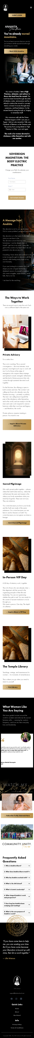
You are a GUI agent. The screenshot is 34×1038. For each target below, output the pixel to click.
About (17, 1012)
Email (10, 186)
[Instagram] (16, 998)
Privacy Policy (17, 1024)
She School (17, 1015)
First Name (11, 178)
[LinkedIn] (21, 998)
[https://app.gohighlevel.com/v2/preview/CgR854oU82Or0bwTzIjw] (17, 980)
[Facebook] (11, 998)
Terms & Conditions (17, 1028)
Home (17, 1008)
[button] (31, 7)
